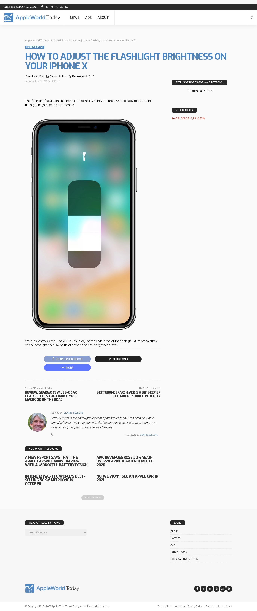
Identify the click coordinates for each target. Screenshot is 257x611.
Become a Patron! (200, 91)
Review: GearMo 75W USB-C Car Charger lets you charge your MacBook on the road (51, 396)
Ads (88, 17)
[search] (252, 17)
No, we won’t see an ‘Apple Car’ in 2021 (127, 478)
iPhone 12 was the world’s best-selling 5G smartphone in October (55, 480)
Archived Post (34, 47)
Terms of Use (178, 551)
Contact (175, 537)
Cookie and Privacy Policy (188, 606)
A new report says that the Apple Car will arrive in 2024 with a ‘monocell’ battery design (56, 461)
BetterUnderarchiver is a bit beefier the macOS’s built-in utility (128, 394)
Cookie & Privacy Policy (184, 558)
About (103, 17)
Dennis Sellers (58, 76)
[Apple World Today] (32, 18)
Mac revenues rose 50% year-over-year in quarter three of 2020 (125, 461)
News (75, 17)
